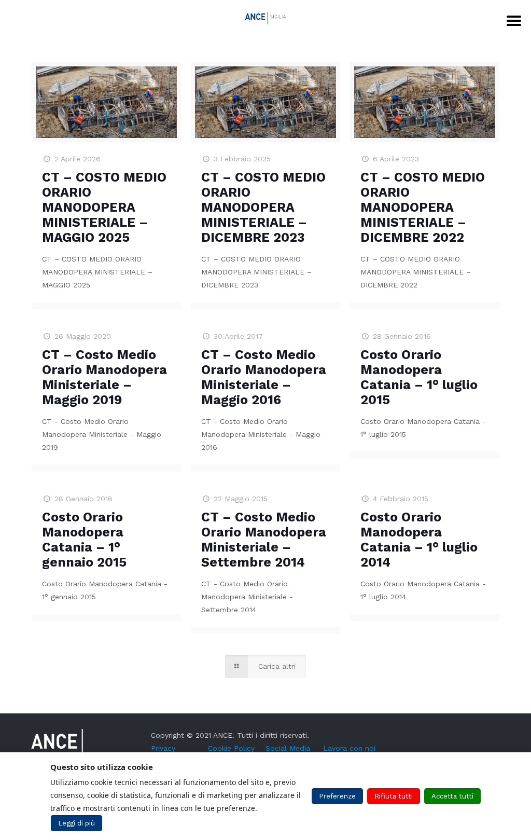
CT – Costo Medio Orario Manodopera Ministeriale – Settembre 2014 (263, 539)
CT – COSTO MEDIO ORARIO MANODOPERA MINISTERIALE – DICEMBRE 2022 (422, 207)
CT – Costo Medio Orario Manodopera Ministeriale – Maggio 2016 (263, 377)
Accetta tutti (452, 796)
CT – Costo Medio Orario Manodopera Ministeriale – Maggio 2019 (104, 377)
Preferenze (337, 796)
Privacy (163, 748)
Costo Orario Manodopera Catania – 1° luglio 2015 (419, 377)
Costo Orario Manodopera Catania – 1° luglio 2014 (419, 539)
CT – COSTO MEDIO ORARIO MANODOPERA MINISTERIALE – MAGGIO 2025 (104, 207)
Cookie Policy (231, 748)
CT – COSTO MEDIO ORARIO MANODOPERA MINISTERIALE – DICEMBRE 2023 (263, 207)
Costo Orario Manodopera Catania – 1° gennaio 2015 (84, 539)
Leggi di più (76, 823)
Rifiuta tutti (393, 796)
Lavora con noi (349, 748)
